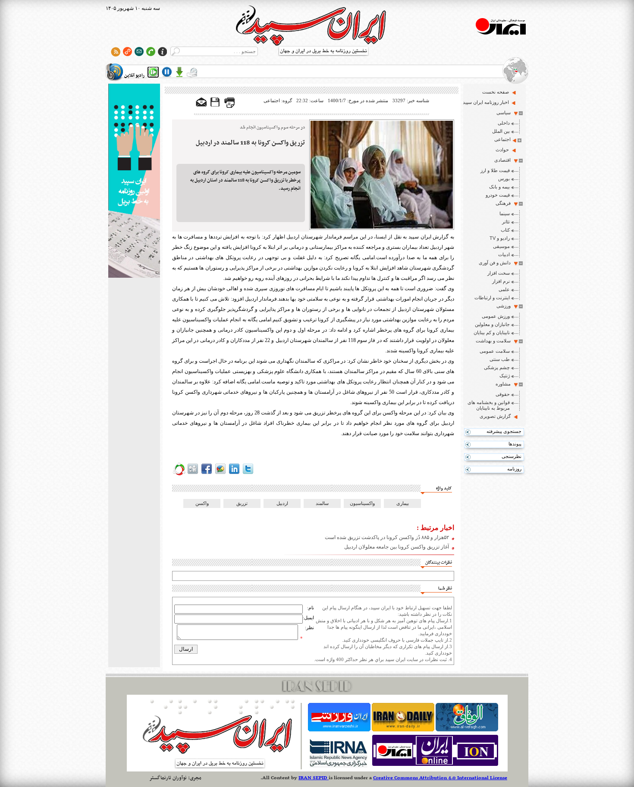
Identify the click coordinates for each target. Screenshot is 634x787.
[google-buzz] (220, 474)
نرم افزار (501, 281)
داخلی (504, 122)
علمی (504, 289)
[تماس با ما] (151, 51)
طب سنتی (500, 359)
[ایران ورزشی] (339, 729)
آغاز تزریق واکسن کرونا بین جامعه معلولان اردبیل (396, 547)
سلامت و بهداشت (493, 340)
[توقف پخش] (167, 72)
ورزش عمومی (496, 316)
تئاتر (506, 221)
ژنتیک (504, 375)
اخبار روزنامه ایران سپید (486, 102)
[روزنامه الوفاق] (467, 729)
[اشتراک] (139, 51)
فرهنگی (503, 203)
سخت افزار (498, 273)
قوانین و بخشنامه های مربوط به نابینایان (489, 405)
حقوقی (503, 394)
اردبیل (282, 503)
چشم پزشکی (497, 367)
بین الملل (501, 131)
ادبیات (504, 254)
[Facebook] (206, 474)
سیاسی (503, 112)
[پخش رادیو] (153, 72)
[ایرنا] (338, 765)
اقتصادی (502, 160)
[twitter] (248, 474)
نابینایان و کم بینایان (492, 332)
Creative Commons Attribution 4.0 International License (440, 778)
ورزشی (503, 305)
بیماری (402, 503)
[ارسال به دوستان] (201, 102)
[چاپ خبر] (229, 106)
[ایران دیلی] (403, 729)
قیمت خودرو (498, 195)
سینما (504, 213)
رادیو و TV (500, 238)
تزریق (242, 503)
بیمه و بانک (499, 186)
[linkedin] (234, 474)
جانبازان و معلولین (492, 324)
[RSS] (116, 51)
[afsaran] (179, 474)
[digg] (193, 474)
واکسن (202, 503)
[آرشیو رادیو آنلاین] (192, 72)
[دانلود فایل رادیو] (179, 72)
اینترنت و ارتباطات (492, 297)
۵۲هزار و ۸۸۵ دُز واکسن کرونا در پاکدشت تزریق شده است (387, 537)
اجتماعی (502, 139)
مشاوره (503, 383)
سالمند (322, 503)
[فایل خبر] (215, 106)
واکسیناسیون (362, 503)
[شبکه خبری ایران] (435, 765)
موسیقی (501, 246)
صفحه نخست (495, 91)
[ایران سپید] (134, 181)
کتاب (505, 229)
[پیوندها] (127, 51)
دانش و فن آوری (495, 262)
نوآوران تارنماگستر (168, 778)
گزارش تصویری (495, 416)
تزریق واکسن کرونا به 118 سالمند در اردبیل (250, 143)
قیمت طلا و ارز (495, 170)
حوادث (502, 149)
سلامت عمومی (495, 351)
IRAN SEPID (313, 778)
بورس (504, 178)
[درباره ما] (162, 51)
